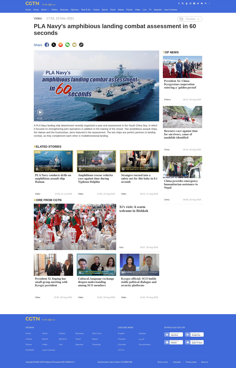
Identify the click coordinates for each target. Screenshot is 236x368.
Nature (121, 10)
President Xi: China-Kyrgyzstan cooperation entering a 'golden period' (180, 84)
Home (28, 10)
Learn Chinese (170, 10)
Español (142, 333)
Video (137, 10)
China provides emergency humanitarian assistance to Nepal (181, 184)
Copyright (177, 362)
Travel (112, 10)
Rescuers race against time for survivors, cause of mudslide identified (181, 134)
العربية (141, 339)
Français (121, 339)
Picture (129, 10)
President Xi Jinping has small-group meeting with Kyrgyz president (51, 282)
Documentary (144, 345)
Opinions (75, 10)
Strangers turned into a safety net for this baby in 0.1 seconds (139, 178)
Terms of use (163, 362)
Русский (122, 345)
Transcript (96, 345)
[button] (40, 112)
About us (204, 362)
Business (64, 10)
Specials (158, 10)
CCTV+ (121, 350)
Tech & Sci (85, 10)
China (36, 10)
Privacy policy (191, 362)
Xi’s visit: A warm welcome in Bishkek (133, 209)
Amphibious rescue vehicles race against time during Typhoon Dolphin (95, 178)
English (121, 333)
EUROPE (30, 350)
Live (144, 10)
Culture (96, 10)
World (44, 10)
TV (150, 10)
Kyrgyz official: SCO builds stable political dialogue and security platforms (138, 282)
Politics (54, 10)
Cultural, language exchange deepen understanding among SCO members (96, 282)
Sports (105, 10)
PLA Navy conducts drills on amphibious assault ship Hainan (53, 178)
